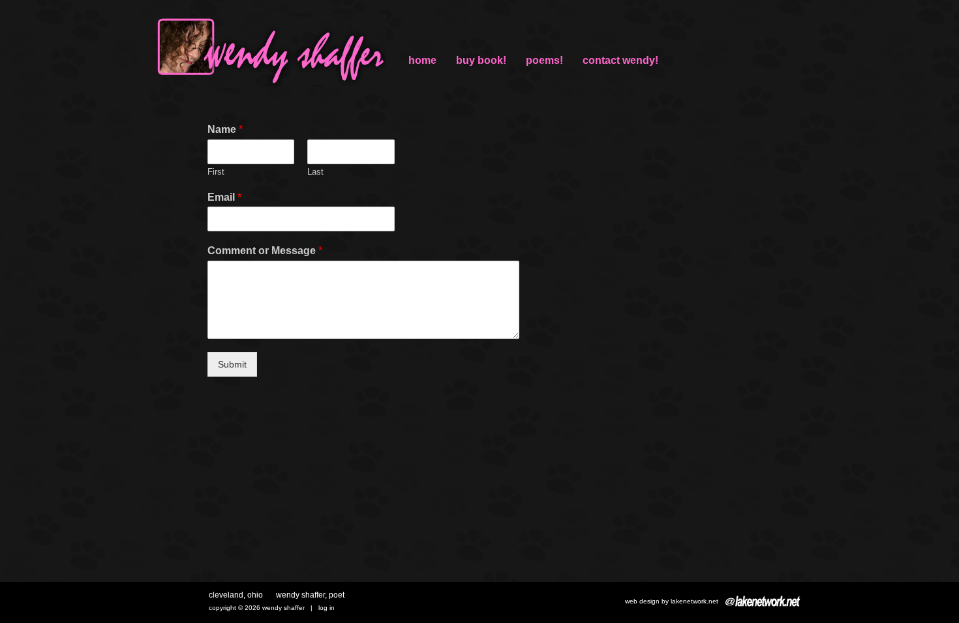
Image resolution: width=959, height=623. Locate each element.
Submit (232, 364)
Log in (326, 607)
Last (315, 172)
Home (422, 60)
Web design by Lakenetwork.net (671, 601)
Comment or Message (264, 250)
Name (225, 129)
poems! (544, 60)
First (215, 172)
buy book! (481, 60)
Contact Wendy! (620, 60)
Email (224, 197)
